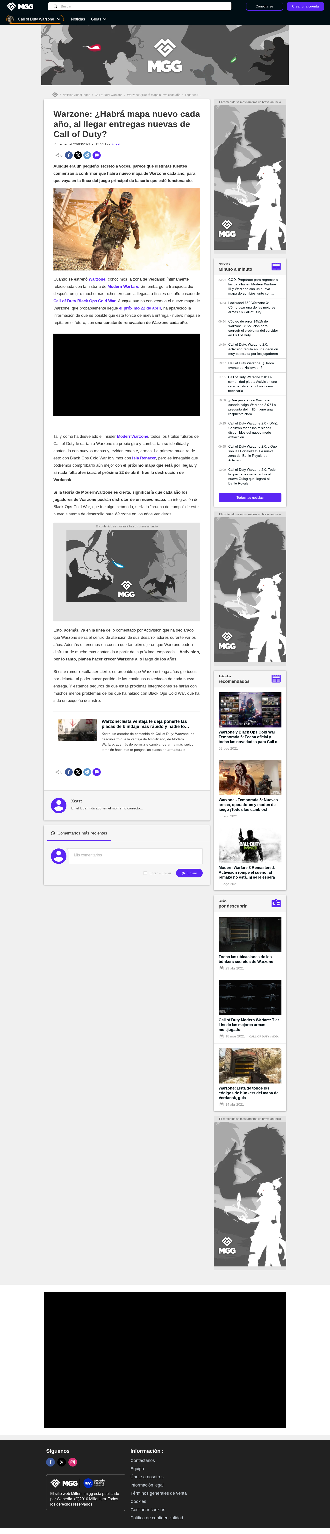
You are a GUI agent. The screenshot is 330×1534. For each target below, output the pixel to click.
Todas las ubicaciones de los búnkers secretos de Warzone (246, 959)
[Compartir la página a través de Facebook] (69, 155)
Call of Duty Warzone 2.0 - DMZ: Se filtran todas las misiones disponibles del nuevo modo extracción (253, 430)
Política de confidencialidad (156, 1517)
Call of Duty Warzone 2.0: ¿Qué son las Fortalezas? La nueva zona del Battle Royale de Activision (252, 453)
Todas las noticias (250, 497)
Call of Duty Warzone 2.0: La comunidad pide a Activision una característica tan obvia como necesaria (252, 384)
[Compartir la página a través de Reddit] (87, 155)
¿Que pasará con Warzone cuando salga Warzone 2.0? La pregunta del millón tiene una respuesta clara (252, 407)
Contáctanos (142, 1460)
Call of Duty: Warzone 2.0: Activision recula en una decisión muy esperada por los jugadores (253, 349)
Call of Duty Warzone (108, 95)
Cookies (138, 1501)
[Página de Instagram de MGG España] (72, 1462)
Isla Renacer (144, 458)
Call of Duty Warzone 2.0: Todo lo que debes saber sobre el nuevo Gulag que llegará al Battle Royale (252, 476)
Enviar (192, 873)
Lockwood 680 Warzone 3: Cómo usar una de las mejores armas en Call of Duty (251, 307)
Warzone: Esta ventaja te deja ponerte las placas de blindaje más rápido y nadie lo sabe (144, 724)
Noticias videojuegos (76, 95)
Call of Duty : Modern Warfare (273, 1036)
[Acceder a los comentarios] (97, 155)
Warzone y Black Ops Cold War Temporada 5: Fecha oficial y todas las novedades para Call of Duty (249, 737)
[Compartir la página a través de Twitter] (78, 155)
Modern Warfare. (123, 286)
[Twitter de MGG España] (61, 1462)
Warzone (97, 279)
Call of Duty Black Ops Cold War (84, 301)
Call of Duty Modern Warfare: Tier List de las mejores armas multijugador (249, 1025)
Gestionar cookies (147, 1509)
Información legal (147, 1485)
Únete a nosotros (147, 1476)
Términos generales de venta (158, 1493)
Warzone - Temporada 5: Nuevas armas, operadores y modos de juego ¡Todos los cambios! (248, 805)
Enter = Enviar (160, 873)
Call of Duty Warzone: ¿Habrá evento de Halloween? (251, 365)
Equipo (137, 1468)
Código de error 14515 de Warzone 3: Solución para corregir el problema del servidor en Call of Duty (253, 328)
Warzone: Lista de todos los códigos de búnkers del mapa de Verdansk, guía (249, 1093)
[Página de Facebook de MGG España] (50, 1462)
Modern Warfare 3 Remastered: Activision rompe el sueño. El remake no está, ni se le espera (247, 872)
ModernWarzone (132, 436)
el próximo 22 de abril (140, 308)
